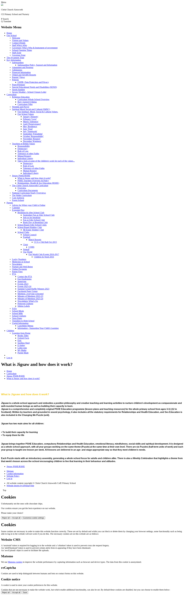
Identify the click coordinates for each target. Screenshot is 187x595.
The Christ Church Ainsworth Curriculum (30, 185)
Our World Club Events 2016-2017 (43, 254)
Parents (10, 203)
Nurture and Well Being (22, 267)
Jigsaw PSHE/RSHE (21, 176)
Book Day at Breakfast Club (35, 222)
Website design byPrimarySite (20, 485)
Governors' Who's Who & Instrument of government (34, 48)
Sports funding (18, 89)
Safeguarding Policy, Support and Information (37, 65)
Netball (26, 249)
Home (9, 33)
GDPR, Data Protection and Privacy (33, 82)
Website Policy (13, 476)
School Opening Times (22, 50)
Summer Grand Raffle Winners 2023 (33, 289)
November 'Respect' (31, 139)
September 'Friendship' (33, 134)
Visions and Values (20, 40)
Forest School (18, 200)
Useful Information (20, 323)
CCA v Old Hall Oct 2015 (45, 242)
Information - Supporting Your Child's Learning (38, 328)
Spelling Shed (24, 343)
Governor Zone (18, 55)
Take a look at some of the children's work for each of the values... (46, 161)
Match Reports (34, 239)
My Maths (22, 350)
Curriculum (11, 94)
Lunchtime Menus (25, 326)
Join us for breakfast (31, 217)
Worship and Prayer (20, 107)
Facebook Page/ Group (28, 291)
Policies (15, 80)
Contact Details (18, 43)
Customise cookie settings (33, 518)
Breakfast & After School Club (31, 212)
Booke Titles (23, 335)
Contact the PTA (25, 276)
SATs (14, 308)
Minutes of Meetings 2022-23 (30, 296)
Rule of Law (23, 151)
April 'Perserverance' (32, 124)
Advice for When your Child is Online (28, 205)
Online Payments (19, 269)
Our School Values (26, 114)
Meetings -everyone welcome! (31, 294)
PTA (14, 274)
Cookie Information (15, 473)
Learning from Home (21, 333)
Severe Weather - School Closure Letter (29, 92)
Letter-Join (22, 348)
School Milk (17, 313)
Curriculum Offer (25, 104)
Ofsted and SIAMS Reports (24, 75)
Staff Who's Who (19, 45)
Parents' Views (18, 77)
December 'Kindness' (32, 141)
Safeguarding (18, 62)
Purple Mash (23, 353)
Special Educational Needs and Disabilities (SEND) (34, 87)
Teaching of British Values (23, 144)
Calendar (16, 207)
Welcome (16, 38)
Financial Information (21, 72)
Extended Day (18, 210)
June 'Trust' (28, 129)
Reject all (6, 518)
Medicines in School (21, 262)
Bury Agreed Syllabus (27, 102)
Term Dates (17, 318)
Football (26, 237)
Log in (9, 358)
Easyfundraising (24, 279)
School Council (29, 235)
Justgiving (22, 281)
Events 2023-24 (24, 286)
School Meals (18, 311)
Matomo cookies (15, 562)
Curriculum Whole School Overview (33, 99)
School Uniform (19, 316)
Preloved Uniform (25, 303)
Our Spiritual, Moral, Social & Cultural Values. (38, 112)
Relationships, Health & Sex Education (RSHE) (38, 183)
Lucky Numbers (19, 259)
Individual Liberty (25, 158)
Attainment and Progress (22, 67)
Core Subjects (18, 198)
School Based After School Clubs (32, 225)
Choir (25, 244)
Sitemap (10, 471)
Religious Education (21, 97)
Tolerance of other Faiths (28, 153)
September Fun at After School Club (38, 215)
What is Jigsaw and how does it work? (34, 178)
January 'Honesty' (30, 116)
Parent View (17, 271)
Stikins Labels (24, 306)
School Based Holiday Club (30, 227)
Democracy (23, 148)
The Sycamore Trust (15, 57)
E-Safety (21, 345)
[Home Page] (2, 5)
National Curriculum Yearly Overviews (29, 193)
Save (25, 592)
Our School (12, 35)
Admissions (17, 70)
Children (10, 330)
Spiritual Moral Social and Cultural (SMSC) (31, 109)
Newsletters (17, 264)
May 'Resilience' (30, 126)
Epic (19, 340)
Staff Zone (16, 53)
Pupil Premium (18, 84)
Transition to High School (23, 321)
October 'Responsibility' (33, 136)
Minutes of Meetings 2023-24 (30, 299)
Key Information (14, 60)
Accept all (16, 518)
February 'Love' (30, 119)
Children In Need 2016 (44, 257)
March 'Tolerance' (30, 121)
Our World (27, 252)
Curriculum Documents (28, 190)
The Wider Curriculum (22, 195)
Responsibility (24, 146)
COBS (31, 247)
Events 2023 (23, 284)
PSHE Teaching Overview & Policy (33, 180)
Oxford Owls (23, 338)
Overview (22, 188)
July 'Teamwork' (30, 131)
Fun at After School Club (34, 220)
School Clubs (23, 232)
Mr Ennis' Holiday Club (33, 230)
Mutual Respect (24, 156)
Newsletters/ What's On (28, 301)
